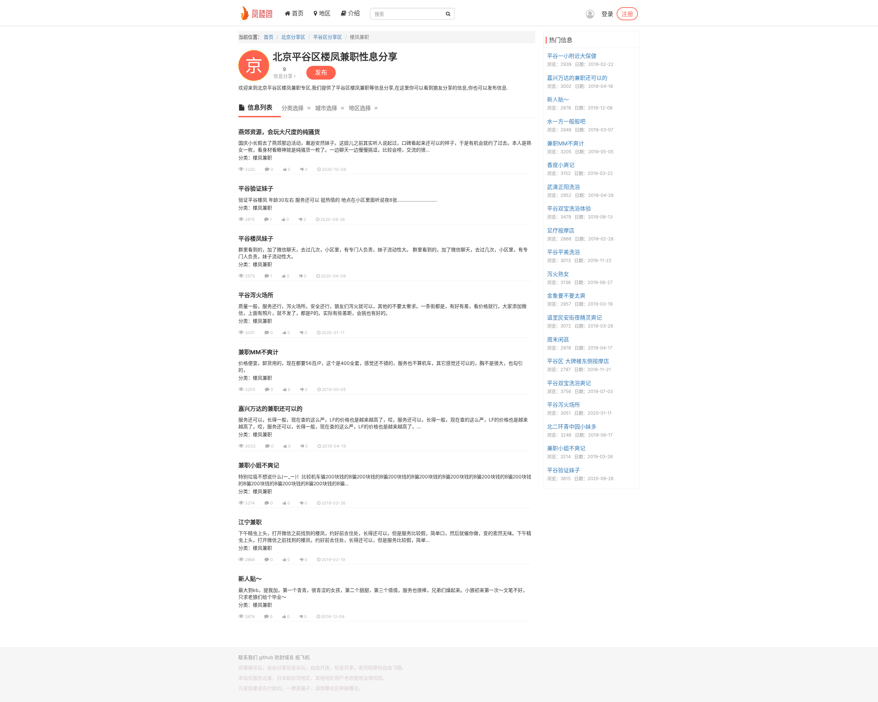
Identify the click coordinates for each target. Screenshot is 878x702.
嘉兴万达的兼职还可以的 (270, 408)
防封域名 (284, 657)
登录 (607, 14)
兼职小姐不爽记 (258, 465)
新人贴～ (250, 578)
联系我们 (248, 657)
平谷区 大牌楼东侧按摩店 (578, 361)
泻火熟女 (558, 274)
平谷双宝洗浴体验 (569, 208)
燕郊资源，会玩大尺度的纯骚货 (279, 132)
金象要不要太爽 (566, 295)
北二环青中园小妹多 (571, 426)
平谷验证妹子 (255, 188)
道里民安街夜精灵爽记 (574, 317)
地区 (324, 13)
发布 (321, 72)
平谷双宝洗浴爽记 (569, 383)
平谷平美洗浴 (563, 252)
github (266, 657)
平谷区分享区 (327, 37)
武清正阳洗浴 (563, 186)
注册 (627, 13)
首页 (297, 13)
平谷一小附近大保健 (571, 55)
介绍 (353, 13)
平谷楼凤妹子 (255, 238)
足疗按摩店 (560, 230)
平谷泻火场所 (255, 295)
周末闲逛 (558, 339)
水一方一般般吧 (566, 121)
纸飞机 (302, 657)
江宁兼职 (250, 522)
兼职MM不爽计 (258, 352)
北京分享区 (293, 37)
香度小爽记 (560, 165)
